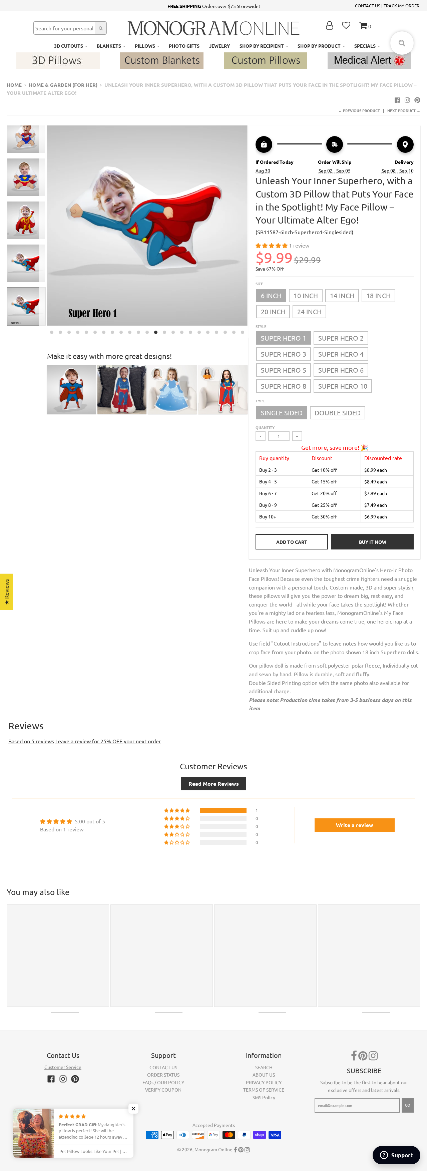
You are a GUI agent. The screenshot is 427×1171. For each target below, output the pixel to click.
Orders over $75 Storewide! (213, 6)
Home (14, 84)
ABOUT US (264, 1075)
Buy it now (372, 542)
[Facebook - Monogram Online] (397, 100)
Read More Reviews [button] (213, 783)
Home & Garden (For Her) (63, 84)
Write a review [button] (354, 824)
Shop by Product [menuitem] (319, 46)
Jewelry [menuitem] (219, 46)
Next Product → (403, 110)
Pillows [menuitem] (145, 46)
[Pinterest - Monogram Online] (417, 100)
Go (407, 1105)
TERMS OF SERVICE (263, 1090)
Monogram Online (213, 1149)
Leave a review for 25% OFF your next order (108, 741)
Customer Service (62, 1067)
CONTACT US (367, 5)
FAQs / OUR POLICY (163, 1082)
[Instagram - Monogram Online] (407, 100)
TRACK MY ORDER (401, 5)
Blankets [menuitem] (109, 46)
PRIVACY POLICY (264, 1082)
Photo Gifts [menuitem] (184, 46)
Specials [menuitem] (365, 46)
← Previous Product (359, 110)
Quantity (265, 427)
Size (259, 283)
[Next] (252, 231)
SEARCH (264, 1067)
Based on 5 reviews (31, 741)
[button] (272, 245)
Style (261, 326)
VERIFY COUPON (163, 1090)
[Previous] (43, 231)
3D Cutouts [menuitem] (68, 46)
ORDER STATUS (163, 1075)
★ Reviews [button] (6, 592)
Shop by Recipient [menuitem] (262, 46)
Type (260, 400)
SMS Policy (264, 1097)
